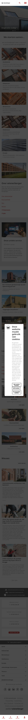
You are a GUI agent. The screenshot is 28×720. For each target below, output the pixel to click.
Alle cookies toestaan (17, 385)
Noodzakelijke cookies (16, 392)
